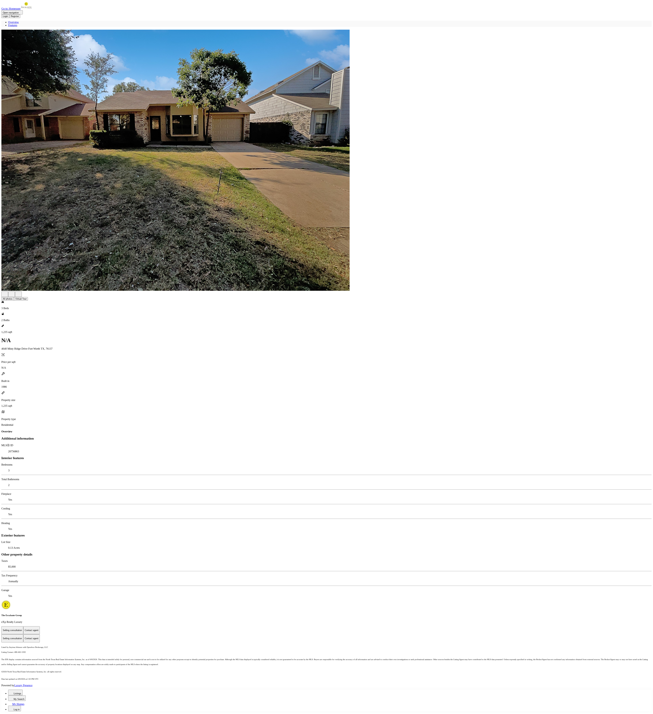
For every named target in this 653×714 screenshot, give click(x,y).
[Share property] (18, 294)
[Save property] (11, 294)
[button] (326, 160)
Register (15, 16)
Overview (13, 22)
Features (12, 25)
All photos (8, 299)
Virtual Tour (21, 299)
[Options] (4, 294)
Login (5, 16)
